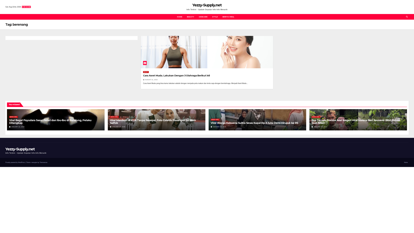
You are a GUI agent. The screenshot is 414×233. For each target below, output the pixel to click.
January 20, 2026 (219, 127)
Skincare (203, 17)
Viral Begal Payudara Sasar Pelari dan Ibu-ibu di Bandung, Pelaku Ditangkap (50, 121)
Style (215, 17)
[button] (407, 17)
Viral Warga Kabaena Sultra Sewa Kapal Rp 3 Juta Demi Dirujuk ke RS (254, 122)
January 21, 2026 (118, 127)
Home (179, 17)
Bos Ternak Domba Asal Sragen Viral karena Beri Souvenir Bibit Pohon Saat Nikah (356, 121)
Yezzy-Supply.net (207, 5)
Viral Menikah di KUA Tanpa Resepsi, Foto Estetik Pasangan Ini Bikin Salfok (153, 121)
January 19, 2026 (320, 127)
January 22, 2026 (18, 127)
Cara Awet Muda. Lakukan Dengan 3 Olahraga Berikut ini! (176, 75)
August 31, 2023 (151, 79)
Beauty (190, 17)
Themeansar (43, 162)
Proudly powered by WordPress (15, 162)
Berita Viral (228, 17)
